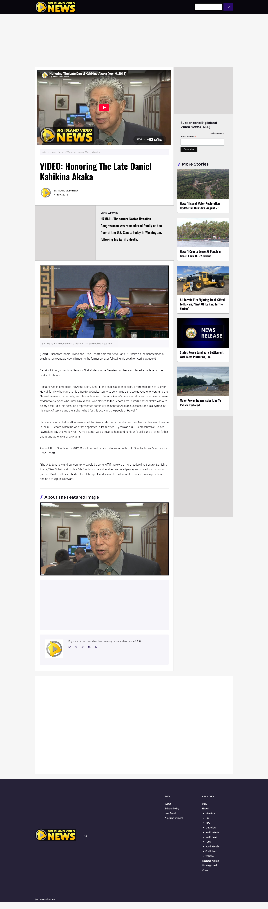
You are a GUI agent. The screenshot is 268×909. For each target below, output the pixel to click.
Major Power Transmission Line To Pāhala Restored (200, 402)
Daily (204, 804)
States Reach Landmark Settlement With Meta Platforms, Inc (201, 354)
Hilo (207, 818)
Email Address (188, 136)
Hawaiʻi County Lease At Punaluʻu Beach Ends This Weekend (200, 253)
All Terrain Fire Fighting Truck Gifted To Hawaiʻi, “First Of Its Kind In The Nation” (202, 304)
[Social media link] (69, 647)
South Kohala (212, 846)
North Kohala (212, 832)
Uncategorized (209, 865)
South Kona (211, 851)
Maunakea (210, 827)
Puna (208, 841)
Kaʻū (207, 822)
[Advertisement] (134, 40)
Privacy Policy (172, 808)
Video (205, 870)
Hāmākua (210, 813)
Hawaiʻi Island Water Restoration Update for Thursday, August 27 (200, 205)
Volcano (209, 856)
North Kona (211, 837)
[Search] (228, 6)
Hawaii (205, 808)
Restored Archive (210, 860)
